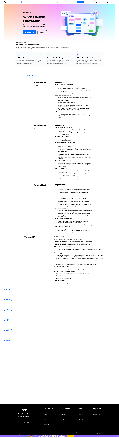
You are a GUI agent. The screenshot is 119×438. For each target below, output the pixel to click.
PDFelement (46, 422)
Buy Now (88, 1)
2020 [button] (7, 339)
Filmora (45, 412)
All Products (46, 424)
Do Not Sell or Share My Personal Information (50, 432)
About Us (63, 412)
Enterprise (72, 2)
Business (80, 422)
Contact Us (95, 412)
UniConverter (47, 414)
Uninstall (81, 432)
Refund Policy (74, 432)
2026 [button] (30, 76)
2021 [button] (6, 330)
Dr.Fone (45, 419)
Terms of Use (36, 432)
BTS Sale (66, 2)
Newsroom (63, 414)
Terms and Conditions (20, 432)
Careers (63, 419)
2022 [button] (7, 320)
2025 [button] (7, 290)
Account (95, 417)
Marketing (81, 414)
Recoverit (46, 417)
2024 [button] (7, 300)
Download (80, 1)
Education (63, 422)
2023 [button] (7, 310)
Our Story (63, 417)
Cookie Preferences (64, 432)
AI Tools (80, 412)
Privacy (29, 432)
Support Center (96, 414)
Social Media (81, 417)
